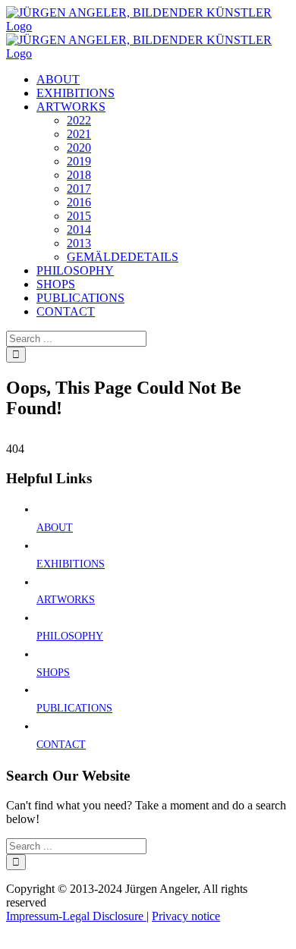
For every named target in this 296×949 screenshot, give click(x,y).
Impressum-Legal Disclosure (76, 916)
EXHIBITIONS (70, 564)
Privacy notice (186, 916)
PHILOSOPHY (69, 636)
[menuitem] (58, 79)
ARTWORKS (65, 599)
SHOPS (53, 672)
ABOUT (54, 527)
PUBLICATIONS (74, 708)
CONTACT (61, 744)
